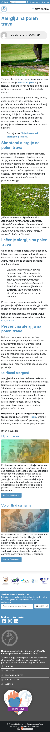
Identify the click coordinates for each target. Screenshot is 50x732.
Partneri (8, 684)
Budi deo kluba (11, 680)
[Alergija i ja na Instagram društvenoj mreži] (5, 2)
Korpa (46, 2)
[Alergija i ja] (4, 10)
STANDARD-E (36, 726)
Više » (42, 662)
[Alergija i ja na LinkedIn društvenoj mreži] (7, 2)
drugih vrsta (7, 320)
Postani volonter (13, 675)
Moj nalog (36, 2)
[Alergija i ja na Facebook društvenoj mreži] (2, 2)
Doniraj (8, 666)
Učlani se (9, 671)
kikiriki (33, 416)
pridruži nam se (11, 495)
